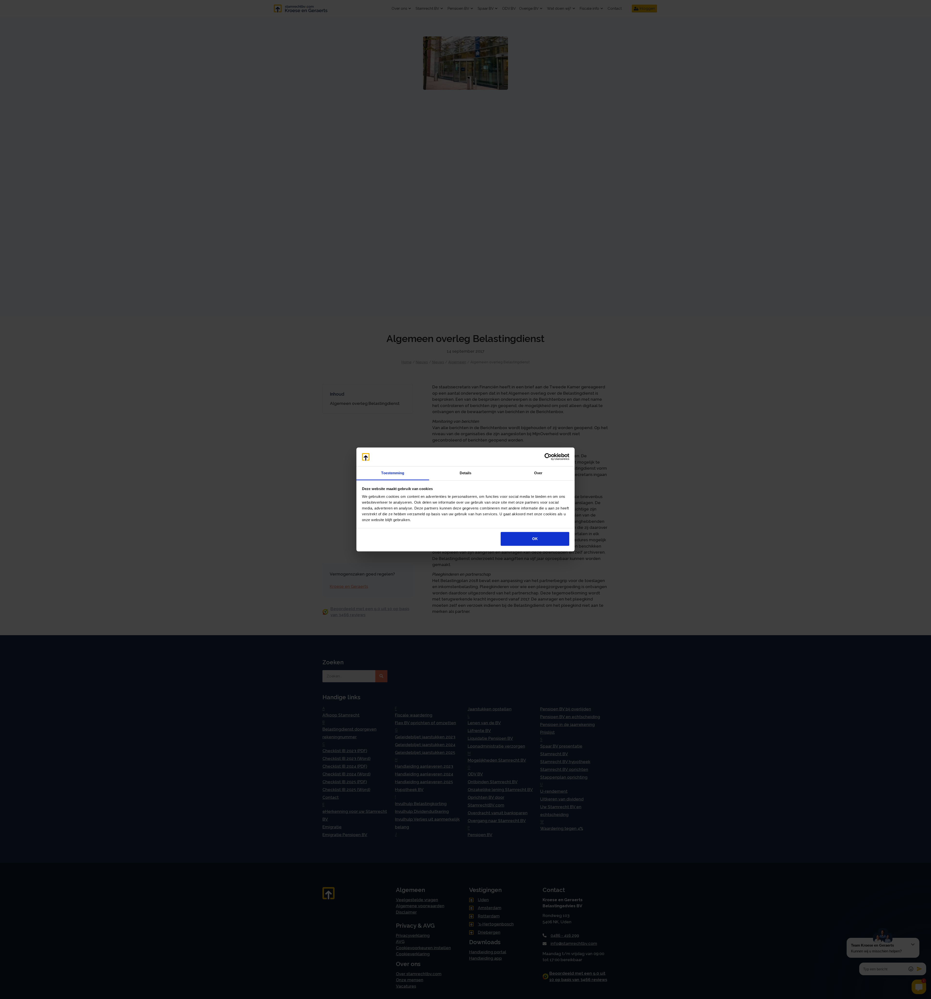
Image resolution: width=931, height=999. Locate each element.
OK (535, 539)
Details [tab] (466, 473)
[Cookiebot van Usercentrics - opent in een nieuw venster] (548, 456)
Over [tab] (538, 473)
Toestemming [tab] (392, 473)
